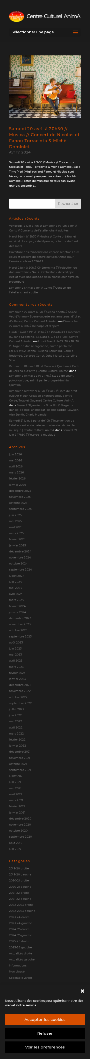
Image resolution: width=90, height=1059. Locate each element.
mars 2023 (16, 667)
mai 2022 (15, 721)
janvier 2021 (17, 812)
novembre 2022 (20, 691)
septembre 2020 (20, 836)
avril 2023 (15, 660)
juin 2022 (15, 715)
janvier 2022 (17, 745)
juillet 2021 (16, 776)
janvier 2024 (17, 612)
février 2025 (17, 539)
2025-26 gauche (20, 947)
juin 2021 (15, 782)
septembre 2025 (20, 509)
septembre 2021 (20, 770)
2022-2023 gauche (22, 911)
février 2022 (17, 739)
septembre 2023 (20, 636)
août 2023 (16, 642)
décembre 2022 (20, 685)
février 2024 (17, 606)
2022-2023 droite (21, 905)
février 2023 (17, 673)
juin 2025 (15, 515)
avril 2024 (16, 594)
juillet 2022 (16, 709)
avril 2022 (15, 727)
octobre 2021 (18, 764)
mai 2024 (15, 588)
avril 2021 (15, 794)
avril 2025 (15, 527)
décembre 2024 (20, 551)
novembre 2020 (20, 824)
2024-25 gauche (20, 935)
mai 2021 (15, 788)
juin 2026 (15, 454)
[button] (82, 991)
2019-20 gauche (20, 874)
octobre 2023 (18, 630)
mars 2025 (16, 533)
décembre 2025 (20, 491)
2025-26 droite (19, 941)
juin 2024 (15, 582)
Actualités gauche (21, 959)
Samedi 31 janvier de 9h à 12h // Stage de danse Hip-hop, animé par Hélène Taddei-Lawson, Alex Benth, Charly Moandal (44, 409)
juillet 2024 (16, 576)
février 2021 (17, 806)
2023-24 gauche (20, 923)
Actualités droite (20, 953)
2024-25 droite (19, 929)
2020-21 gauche (20, 886)
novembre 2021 (19, 758)
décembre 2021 (19, 751)
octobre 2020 (18, 830)
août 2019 (15, 843)
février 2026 (17, 478)
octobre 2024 (18, 563)
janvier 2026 (17, 484)
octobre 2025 (18, 503)
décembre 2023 (20, 618)
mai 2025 (15, 521)
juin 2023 (15, 648)
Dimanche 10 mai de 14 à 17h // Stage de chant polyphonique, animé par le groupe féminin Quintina (41, 380)
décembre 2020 (20, 818)
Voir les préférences (45, 1047)
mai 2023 (15, 654)
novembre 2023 (19, 624)
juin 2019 (15, 849)
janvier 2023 (17, 679)
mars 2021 (16, 800)
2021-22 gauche (20, 899)
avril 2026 (15, 466)
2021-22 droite (19, 892)
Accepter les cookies (45, 1019)
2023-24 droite (19, 917)
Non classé (16, 971)
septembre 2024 (20, 569)
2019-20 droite (19, 868)
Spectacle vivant (20, 978)
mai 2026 (15, 460)
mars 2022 (16, 733)
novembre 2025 (19, 497)
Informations (17, 965)
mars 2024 (16, 600)
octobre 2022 (18, 697)
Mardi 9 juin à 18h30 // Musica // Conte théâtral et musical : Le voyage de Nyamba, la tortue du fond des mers (43, 241)
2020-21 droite (19, 880)
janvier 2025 (17, 545)
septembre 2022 (20, 703)
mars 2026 (16, 472)
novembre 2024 (20, 557)
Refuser (45, 1033)
